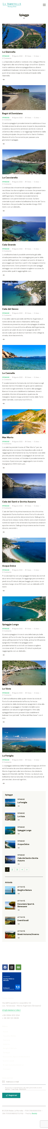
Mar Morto (7, 437)
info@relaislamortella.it (11, 1010)
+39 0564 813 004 (11, 1015)
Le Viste (6, 688)
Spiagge (5, 56)
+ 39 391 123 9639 (10, 1018)
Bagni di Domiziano (12, 113)
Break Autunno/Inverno (28, 934)
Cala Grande (9, 244)
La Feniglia (8, 755)
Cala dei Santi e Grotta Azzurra (19, 501)
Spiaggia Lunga (10, 624)
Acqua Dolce (9, 565)
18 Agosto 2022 (17, 56)
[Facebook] (5, 967)
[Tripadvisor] (18, 967)
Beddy (34, 1113)
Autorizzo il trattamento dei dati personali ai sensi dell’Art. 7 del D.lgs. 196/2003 (23, 1088)
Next (22, 869)
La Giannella (8, 51)
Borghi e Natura (25, 890)
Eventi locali (23, 920)
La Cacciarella (10, 177)
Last (27, 869)
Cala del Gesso (10, 308)
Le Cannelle (8, 373)
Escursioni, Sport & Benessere (26, 905)
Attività (21, 887)
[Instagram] (12, 967)
